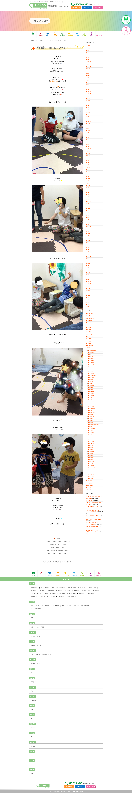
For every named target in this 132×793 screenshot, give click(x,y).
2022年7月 (88, 155)
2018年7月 (88, 265)
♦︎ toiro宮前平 (91, 465)
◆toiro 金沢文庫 (91, 428)
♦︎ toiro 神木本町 (90, 336)
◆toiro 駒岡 (90, 434)
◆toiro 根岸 (90, 397)
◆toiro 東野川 (89, 320)
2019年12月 (88, 226)
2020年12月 (88, 199)
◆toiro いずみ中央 (92, 350)
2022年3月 (88, 165)
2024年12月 (88, 89)
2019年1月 (88, 252)
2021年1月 (88, 197)
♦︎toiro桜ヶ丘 (91, 474)
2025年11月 (88, 64)
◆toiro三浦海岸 (91, 441)
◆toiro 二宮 (90, 356)
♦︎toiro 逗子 (90, 472)
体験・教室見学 (76, 7)
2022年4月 (88, 162)
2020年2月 (88, 222)
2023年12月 (88, 116)
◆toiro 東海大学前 (90, 318)
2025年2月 (88, 84)
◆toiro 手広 (88, 316)
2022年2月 (88, 167)
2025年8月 (88, 71)
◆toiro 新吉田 (91, 385)
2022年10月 (88, 148)
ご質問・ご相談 (97, 7)
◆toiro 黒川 (88, 329)
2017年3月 (88, 302)
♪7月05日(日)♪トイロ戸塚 (92, 506)
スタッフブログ (49, 41)
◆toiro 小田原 (91, 373)
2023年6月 (88, 130)
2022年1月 (88, 169)
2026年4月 (88, 52)
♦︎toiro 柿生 (88, 338)
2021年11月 (88, 174)
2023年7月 (88, 128)
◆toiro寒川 (88, 332)
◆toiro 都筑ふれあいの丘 (93, 424)
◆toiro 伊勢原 (91, 360)
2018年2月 (88, 277)
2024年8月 (88, 98)
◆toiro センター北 (90, 313)
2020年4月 (88, 217)
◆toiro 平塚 (90, 381)
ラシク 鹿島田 (89, 483)
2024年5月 (88, 105)
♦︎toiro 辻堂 (90, 470)
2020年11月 (88, 201)
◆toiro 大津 (90, 369)
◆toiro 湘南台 (91, 404)
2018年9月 (88, 261)
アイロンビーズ (89, 500)
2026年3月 (88, 55)
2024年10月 (88, 94)
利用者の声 (88, 490)
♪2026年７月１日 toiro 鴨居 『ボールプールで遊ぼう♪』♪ (94, 510)
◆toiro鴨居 (90, 457)
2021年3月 (88, 192)
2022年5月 (88, 160)
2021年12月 (88, 171)
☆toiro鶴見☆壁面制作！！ (92, 526)
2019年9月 (88, 233)
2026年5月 (88, 50)
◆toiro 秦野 (90, 414)
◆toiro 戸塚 (90, 383)
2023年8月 (88, 126)
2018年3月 (88, 274)
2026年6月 (88, 48)
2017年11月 (88, 284)
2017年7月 (88, 293)
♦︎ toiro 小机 (89, 334)
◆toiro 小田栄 (91, 377)
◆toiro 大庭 (90, 367)
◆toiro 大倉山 (91, 364)
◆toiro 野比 (90, 426)
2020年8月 (88, 208)
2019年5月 (88, 242)
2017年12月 (88, 281)
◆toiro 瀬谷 (91, 406)
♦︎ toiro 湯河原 (91, 461)
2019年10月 (88, 231)
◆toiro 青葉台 (91, 432)
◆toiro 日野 (90, 389)
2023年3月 (88, 137)
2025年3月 (88, 82)
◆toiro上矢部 (91, 443)
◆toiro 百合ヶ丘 (91, 408)
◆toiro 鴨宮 (88, 327)
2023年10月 (88, 121)
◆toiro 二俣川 (91, 354)
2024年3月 (88, 110)
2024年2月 (88, 112)
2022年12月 (88, 144)
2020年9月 (88, 206)
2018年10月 (88, 258)
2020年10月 (88, 203)
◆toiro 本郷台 (91, 393)
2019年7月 (88, 238)
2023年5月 (88, 132)
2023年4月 (88, 135)
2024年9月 (88, 96)
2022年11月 (88, 146)
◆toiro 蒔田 (90, 418)
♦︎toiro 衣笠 (88, 341)
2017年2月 (88, 304)
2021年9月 (88, 178)
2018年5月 (88, 270)
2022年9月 (88, 151)
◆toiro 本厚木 (91, 391)
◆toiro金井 (90, 455)
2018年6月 (88, 268)
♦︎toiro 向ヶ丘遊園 (92, 467)
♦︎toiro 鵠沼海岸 (89, 345)
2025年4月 (88, 80)
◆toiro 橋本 (90, 399)
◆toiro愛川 (90, 447)
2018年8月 (88, 263)
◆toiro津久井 (91, 451)
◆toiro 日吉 (90, 387)
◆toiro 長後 (90, 430)
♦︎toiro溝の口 (91, 476)
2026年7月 (88, 45)
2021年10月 (88, 176)
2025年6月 (88, 75)
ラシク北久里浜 (89, 485)
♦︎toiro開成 (90, 478)
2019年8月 (88, 235)
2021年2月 (88, 194)
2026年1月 (88, 59)
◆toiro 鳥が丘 (91, 437)
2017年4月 (88, 300)
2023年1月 (88, 142)
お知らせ (88, 348)
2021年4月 (88, 190)
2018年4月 (88, 272)
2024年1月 (88, 114)
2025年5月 (88, 78)
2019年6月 (88, 240)
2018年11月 (88, 256)
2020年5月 (88, 215)
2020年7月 (88, 210)
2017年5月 (88, 297)
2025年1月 (88, 87)
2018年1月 (88, 279)
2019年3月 (88, 247)
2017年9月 (88, 288)
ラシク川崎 (88, 487)
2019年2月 (88, 249)
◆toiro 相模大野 (91, 412)
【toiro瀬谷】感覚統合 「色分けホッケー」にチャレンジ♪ (94, 523)
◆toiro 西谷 (90, 422)
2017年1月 (88, 306)
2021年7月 (88, 183)
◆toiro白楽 (90, 453)
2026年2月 (88, 57)
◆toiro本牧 (90, 449)
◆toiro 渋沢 (88, 322)
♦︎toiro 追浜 (88, 343)
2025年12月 (88, 61)
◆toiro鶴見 (90, 459)
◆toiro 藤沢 (90, 420)
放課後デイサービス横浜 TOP (37, 40)
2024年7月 (88, 100)
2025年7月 (88, 73)
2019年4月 (88, 245)
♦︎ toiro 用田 (90, 463)
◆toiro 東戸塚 (91, 395)
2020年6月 (88, 213)
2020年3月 (88, 219)
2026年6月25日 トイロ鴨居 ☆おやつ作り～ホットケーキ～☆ (94, 531)
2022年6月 (88, 158)
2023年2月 (88, 139)
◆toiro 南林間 (91, 362)
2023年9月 (88, 123)
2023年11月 (88, 119)
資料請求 (86, 7)
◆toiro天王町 (91, 445)
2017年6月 (88, 295)
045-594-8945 (81, 4)
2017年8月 (88, 290)
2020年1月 (88, 224)
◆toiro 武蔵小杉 (91, 402)
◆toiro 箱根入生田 (90, 325)
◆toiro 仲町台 (91, 358)
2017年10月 (88, 286)
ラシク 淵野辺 (89, 480)
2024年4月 (88, 107)
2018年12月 (88, 254)
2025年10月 (88, 66)
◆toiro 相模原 (91, 410)
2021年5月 (88, 187)
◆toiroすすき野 (91, 439)
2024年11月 (88, 91)
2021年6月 (88, 185)
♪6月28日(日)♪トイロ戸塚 (92, 515)
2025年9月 (88, 68)
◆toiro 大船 (90, 371)
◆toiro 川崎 (90, 379)
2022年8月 (88, 153)
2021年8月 (88, 181)
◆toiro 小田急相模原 (92, 375)
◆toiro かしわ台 (91, 352)
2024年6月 (88, 103)
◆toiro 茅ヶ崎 (91, 416)
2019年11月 (88, 229)
